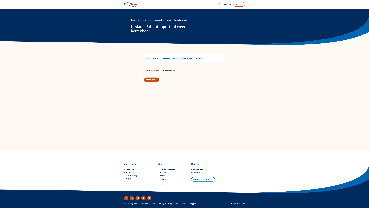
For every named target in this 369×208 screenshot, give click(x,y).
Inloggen (227, 4)
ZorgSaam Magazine (167, 169)
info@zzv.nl (195, 173)
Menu (238, 4)
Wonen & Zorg (131, 176)
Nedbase (241, 204)
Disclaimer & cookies (147, 204)
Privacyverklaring (165, 204)
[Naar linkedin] (132, 198)
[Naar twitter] (149, 198)
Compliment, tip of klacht (203, 179)
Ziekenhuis (130, 169)
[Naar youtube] (143, 198)
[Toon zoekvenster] (219, 4)
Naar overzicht (151, 80)
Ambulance (130, 179)
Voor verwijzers (180, 204)
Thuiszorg (130, 173)
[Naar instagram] (137, 198)
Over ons (163, 173)
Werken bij (163, 176)
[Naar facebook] (126, 198)
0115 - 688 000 (197, 170)
